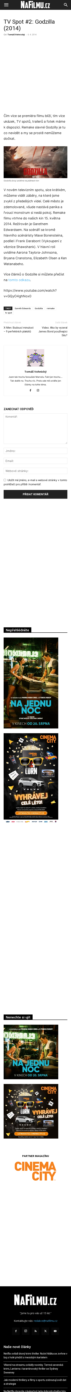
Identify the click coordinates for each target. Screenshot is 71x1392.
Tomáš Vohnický (16, 34)
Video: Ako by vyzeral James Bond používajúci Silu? (52, 331)
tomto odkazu (19, 280)
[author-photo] (35, 366)
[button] (6, 5)
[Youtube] (55, 1331)
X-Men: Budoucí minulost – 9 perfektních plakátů (18, 329)
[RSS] (35, 1331)
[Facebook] (32, 390)
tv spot (8, 312)
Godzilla (39, 308)
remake (51, 308)
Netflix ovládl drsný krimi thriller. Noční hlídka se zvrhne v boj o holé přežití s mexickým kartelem (35, 1355)
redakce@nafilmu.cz (45, 1321)
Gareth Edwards (23, 308)
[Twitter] (45, 1331)
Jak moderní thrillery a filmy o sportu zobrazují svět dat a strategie (35, 1382)
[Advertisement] (35, 74)
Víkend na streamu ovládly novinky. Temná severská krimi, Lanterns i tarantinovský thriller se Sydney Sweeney (33, 1368)
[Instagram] (39, 390)
